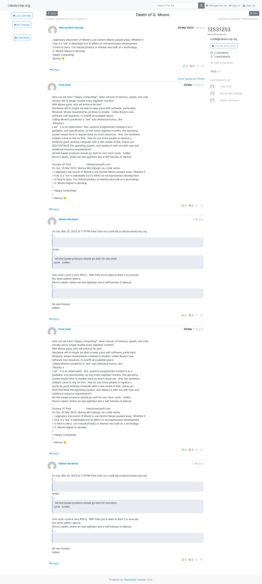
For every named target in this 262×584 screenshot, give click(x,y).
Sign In (236, 5)
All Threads (23, 24)
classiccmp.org (19, 5)
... (54, 235)
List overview (23, 15)
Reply (56, 69)
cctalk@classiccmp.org (223, 38)
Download (23, 37)
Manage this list (217, 5)
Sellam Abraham (68, 219)
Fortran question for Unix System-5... (67, 18)
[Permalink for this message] (203, 66)
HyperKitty (130, 579)
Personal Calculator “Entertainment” (238, 18)
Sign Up (251, 5)
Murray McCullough (71, 27)
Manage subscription (225, 45)
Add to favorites (223, 62)
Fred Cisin (64, 84)
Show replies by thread (191, 78)
